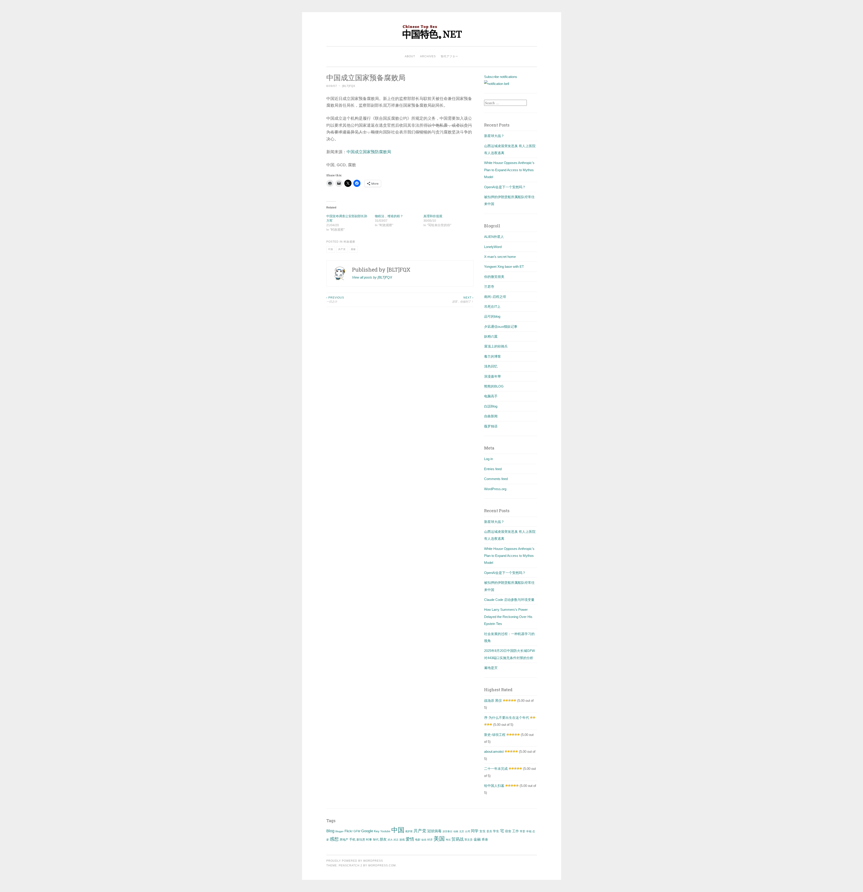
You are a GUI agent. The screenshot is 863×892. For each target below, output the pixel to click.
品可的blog (492, 316)
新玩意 (360, 839)
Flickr (349, 831)
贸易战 (458, 839)
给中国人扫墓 (494, 786)
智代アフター (449, 56)
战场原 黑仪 (493, 700)
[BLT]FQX (348, 86)
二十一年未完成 (496, 768)
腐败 (353, 249)
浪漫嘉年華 (492, 376)
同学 (474, 831)
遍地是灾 (491, 668)
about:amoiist (494, 751)
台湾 (467, 831)
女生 (482, 831)
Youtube (385, 831)
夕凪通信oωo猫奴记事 (500, 326)
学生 (496, 831)
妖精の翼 (491, 336)
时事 (369, 839)
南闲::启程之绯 (495, 297)
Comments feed (496, 479)
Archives (428, 56)
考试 (448, 839)
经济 (430, 839)
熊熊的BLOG (494, 386)
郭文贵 (469, 839)
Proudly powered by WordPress (354, 860)
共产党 (342, 249)
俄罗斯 (409, 831)
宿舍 (508, 831)
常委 (522, 831)
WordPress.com (382, 865)
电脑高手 (491, 396)
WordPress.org (495, 489)
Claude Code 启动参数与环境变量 (509, 600)
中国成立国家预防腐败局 (369, 152)
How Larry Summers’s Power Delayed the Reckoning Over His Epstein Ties (508, 617)
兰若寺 (489, 286)
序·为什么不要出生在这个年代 (506, 717)
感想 (334, 839)
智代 (376, 839)
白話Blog (490, 406)
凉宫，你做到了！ (463, 299)
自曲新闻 (491, 416)
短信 (423, 839)
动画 (455, 831)
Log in (488, 459)
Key (376, 831)
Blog (330, 831)
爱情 (410, 839)
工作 (515, 831)
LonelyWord (493, 247)
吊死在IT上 (492, 306)
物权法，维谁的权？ (389, 216)
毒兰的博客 (492, 356)
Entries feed (493, 469)
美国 (439, 838)
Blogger (339, 831)
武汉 (396, 839)
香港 (485, 839)
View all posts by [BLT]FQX (372, 277)
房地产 (344, 839)
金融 (477, 839)
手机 (352, 839)
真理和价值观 (432, 216)
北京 (461, 831)
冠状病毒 (434, 831)
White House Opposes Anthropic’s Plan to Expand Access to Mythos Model (509, 170)
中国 (330, 249)
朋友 (383, 839)
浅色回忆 (491, 366)
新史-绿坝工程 (494, 735)
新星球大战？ (494, 136)
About (410, 56)
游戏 (402, 839)
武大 (390, 839)
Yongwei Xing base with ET (504, 266)
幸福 (529, 831)
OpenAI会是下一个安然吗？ (505, 187)
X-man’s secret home (500, 257)
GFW (357, 831)
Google (367, 831)
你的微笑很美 (494, 277)
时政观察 (349, 241)
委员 (489, 831)
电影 (417, 839)
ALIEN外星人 (494, 237)
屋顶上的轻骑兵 (496, 346)
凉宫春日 (447, 831)
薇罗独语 (491, 426)
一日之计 (335, 299)
